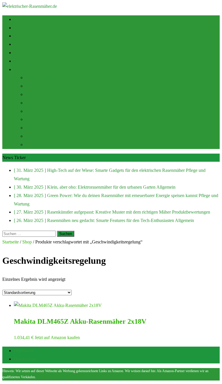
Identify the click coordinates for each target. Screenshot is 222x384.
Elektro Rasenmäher (43, 94)
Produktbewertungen (44, 119)
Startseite (22, 19)
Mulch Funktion (28, 61)
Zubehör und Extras (43, 136)
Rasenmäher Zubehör (45, 144)
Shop (18, 35)
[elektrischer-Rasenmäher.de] (29, 6)
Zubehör (21, 52)
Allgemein (35, 111)
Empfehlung (25, 44)
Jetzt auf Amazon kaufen (57, 337)
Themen (21, 69)
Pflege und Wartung (43, 102)
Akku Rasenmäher (42, 77)
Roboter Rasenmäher (44, 85)
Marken (32, 127)
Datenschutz (25, 358)
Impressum (24, 350)
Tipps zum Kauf (28, 27)
